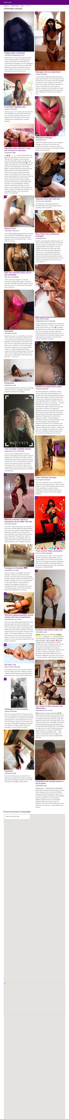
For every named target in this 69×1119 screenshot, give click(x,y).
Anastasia (9, 771)
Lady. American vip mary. (46, 477)
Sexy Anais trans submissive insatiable (47, 235)
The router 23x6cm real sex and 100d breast (49, 707)
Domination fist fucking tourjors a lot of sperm (50, 782)
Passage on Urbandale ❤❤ (16, 568)
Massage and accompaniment (48, 72)
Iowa (22, 6)
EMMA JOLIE (7, 2)
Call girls (6, 6)
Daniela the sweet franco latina (49, 387)
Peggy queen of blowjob (15, 53)
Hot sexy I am (10, 665)
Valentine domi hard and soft (48, 199)
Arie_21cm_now (42, 319)
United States (15, 6)
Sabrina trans (10, 228)
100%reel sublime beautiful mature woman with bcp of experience (19, 616)
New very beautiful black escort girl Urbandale (18, 274)
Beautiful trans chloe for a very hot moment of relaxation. (18, 149)
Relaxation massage (44, 138)
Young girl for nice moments (16, 709)
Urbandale (9, 331)
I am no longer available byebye (18, 449)
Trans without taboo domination (49, 551)
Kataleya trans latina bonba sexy (49, 630)
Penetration (9, 383)
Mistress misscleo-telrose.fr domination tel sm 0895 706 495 (18, 520)
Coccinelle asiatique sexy (15, 107)
